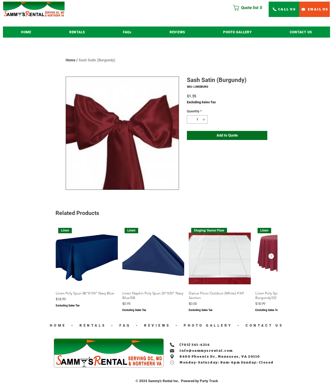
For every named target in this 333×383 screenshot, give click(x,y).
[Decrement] (190, 119)
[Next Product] (271, 256)
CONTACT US (263, 325)
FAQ (124, 325)
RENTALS (93, 325)
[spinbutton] (197, 119)
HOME (58, 325)
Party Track (209, 381)
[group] (167, 268)
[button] (77, 32)
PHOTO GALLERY (208, 325)
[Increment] (204, 119)
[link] (249, 8)
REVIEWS (156, 325)
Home (70, 60)
